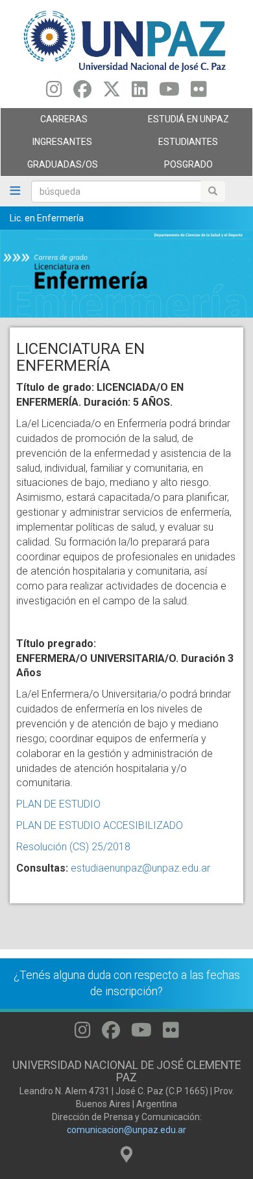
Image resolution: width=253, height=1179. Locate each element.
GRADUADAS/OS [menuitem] (49, 167)
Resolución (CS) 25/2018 (73, 847)
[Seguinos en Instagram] (54, 92)
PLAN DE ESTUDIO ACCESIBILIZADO (99, 825)
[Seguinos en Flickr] (199, 92)
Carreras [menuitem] (44, 122)
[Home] (126, 40)
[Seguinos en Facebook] (82, 92)
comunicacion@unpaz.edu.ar (126, 1130)
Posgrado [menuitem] (169, 167)
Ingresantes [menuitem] (46, 145)
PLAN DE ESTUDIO (58, 804)
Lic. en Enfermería (47, 218)
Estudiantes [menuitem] (172, 145)
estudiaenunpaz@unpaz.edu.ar (140, 868)
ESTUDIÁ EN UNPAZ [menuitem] (177, 122)
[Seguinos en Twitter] (111, 92)
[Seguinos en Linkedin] (140, 92)
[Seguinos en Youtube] (169, 92)
